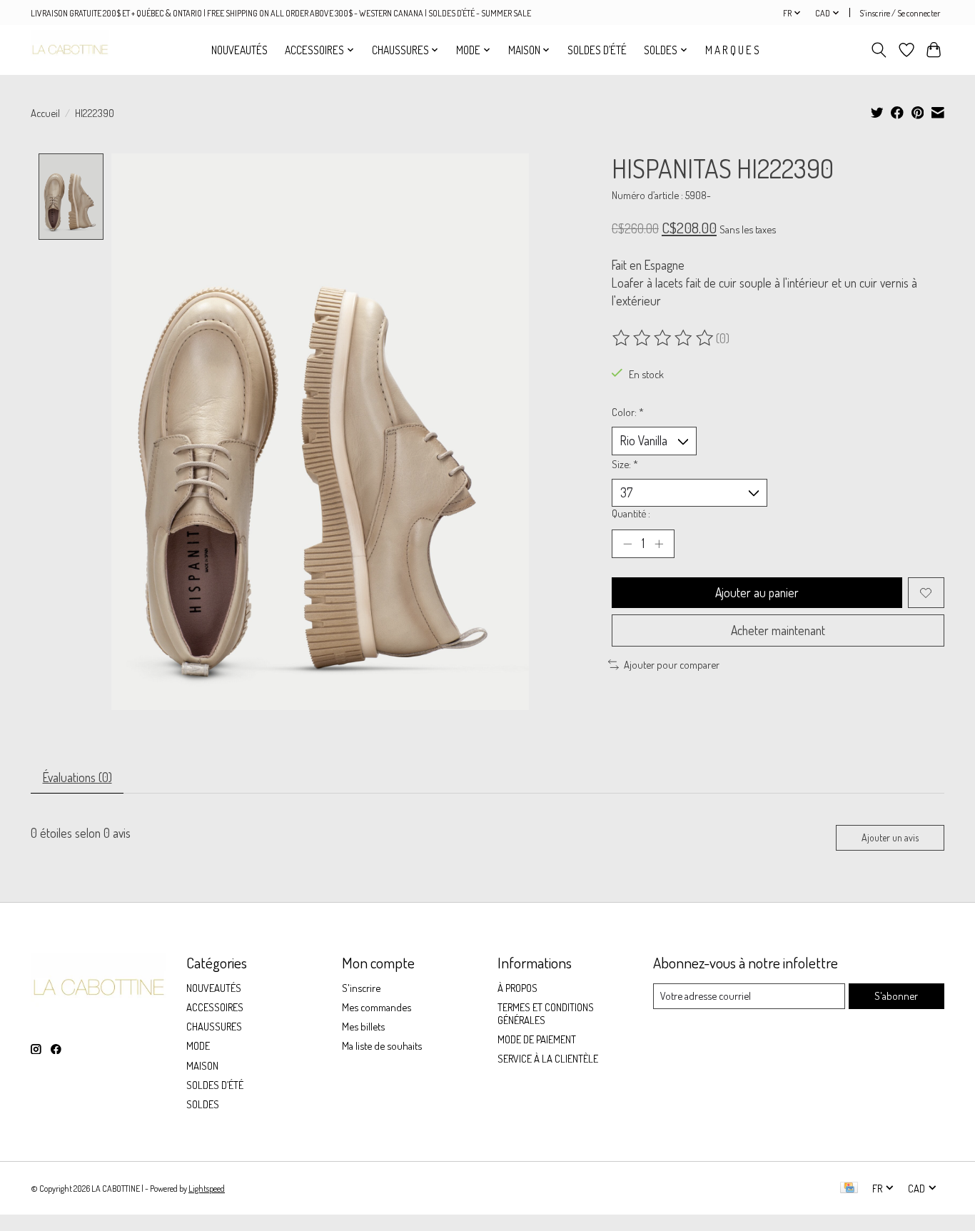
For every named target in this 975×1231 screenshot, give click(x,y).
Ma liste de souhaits (382, 1045)
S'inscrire (361, 987)
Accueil (45, 112)
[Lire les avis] (664, 338)
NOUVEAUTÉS (239, 50)
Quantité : (631, 513)
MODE (198, 1045)
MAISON (202, 1065)
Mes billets (363, 1026)
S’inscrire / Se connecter (899, 13)
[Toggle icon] (879, 50)
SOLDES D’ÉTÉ (597, 50)
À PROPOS (517, 987)
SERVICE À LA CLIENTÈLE (547, 1058)
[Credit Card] (849, 1188)
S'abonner (896, 995)
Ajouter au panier (757, 592)
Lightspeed (206, 1188)
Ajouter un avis (890, 837)
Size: (625, 463)
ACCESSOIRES (214, 1006)
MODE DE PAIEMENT (536, 1039)
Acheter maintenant (778, 630)
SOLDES (202, 1104)
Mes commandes (376, 1006)
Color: (628, 411)
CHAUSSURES (214, 1026)
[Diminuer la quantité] (627, 544)
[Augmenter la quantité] (659, 544)
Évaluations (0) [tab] (77, 777)
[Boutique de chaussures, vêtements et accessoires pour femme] (70, 49)
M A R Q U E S (732, 50)
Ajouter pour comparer (671, 664)
